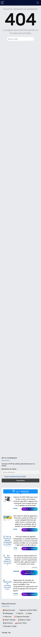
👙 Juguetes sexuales (21, 617)
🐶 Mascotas (7, 617)
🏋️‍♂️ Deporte (19, 613)
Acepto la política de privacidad (15, 476)
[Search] (37, 3)
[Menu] (2, 3)
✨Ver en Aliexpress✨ (29, 572)
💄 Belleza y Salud (24, 620)
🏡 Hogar (29, 613)
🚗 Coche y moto (21, 623)
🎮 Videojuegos (8, 613)
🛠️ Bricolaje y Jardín (10, 626)
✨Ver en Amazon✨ (30, 509)
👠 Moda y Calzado (9, 620)
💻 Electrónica (8, 623)
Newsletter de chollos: (9, 469)
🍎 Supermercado (9, 610)
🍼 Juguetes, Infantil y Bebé (27, 610)
